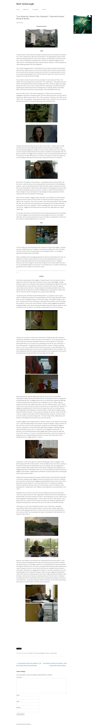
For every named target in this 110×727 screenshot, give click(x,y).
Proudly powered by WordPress (23, 724)
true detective (41, 653)
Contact (44, 9)
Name (18, 695)
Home (17, 9)
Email (17, 701)
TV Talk (30, 653)
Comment (19, 677)
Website (18, 707)
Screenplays (26, 9)
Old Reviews (35, 9)
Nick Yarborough (25, 3)
